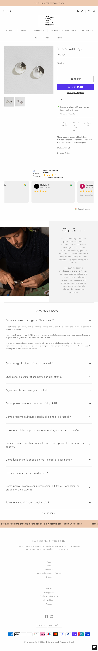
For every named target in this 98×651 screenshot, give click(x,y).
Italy (53, 625)
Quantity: (60, 63)
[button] (5, 11)
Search (49, 604)
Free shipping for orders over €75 (49, 3)
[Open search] (11, 11)
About (60, 38)
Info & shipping (49, 600)
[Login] (89, 11)
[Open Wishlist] (94, 647)
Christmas (10, 30)
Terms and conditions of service (49, 573)
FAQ (49, 565)
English (40, 625)
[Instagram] (82, 11)
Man (37, 38)
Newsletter (49, 569)
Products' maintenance (49, 596)
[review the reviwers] (23, 185)
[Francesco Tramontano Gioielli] (49, 21)
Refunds (49, 577)
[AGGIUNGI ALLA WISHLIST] (60, 99)
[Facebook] (78, 11)
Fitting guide (49, 592)
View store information (68, 114)
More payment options (75, 92)
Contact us (49, 588)
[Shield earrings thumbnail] (9, 101)
